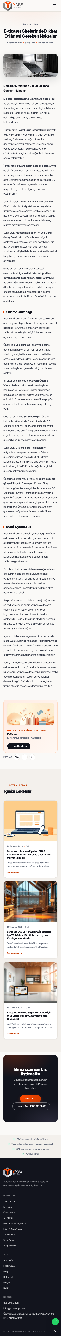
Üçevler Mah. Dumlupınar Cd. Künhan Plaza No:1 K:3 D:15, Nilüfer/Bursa (28, 1315)
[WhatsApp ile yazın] (55, 1321)
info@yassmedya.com (14, 1308)
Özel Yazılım (9, 1212)
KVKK (6, 1288)
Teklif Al (30, 1098)
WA (17, 757)
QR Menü (8, 1218)
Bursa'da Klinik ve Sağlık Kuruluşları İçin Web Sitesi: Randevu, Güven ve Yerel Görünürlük (29, 1016)
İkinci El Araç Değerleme (15, 1223)
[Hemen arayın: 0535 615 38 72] (55, 1330)
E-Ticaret (7, 1207)
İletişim (6, 1282)
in (32, 757)
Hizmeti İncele (19, 746)
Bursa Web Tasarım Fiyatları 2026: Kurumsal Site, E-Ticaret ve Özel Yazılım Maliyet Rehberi (29, 854)
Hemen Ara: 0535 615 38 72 (31, 1106)
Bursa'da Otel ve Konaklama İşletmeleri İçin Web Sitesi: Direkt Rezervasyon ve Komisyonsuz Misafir (29, 935)
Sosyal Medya (10, 1245)
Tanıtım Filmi (9, 1234)
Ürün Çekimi (9, 1240)
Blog (36, 24)
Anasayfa (27, 24)
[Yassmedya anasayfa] (13, 6)
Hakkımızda (9, 1266)
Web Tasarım (9, 1201)
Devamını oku (15, 872)
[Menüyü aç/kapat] (55, 5)
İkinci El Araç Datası (12, 1229)
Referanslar (9, 1277)
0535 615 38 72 (11, 1303)
